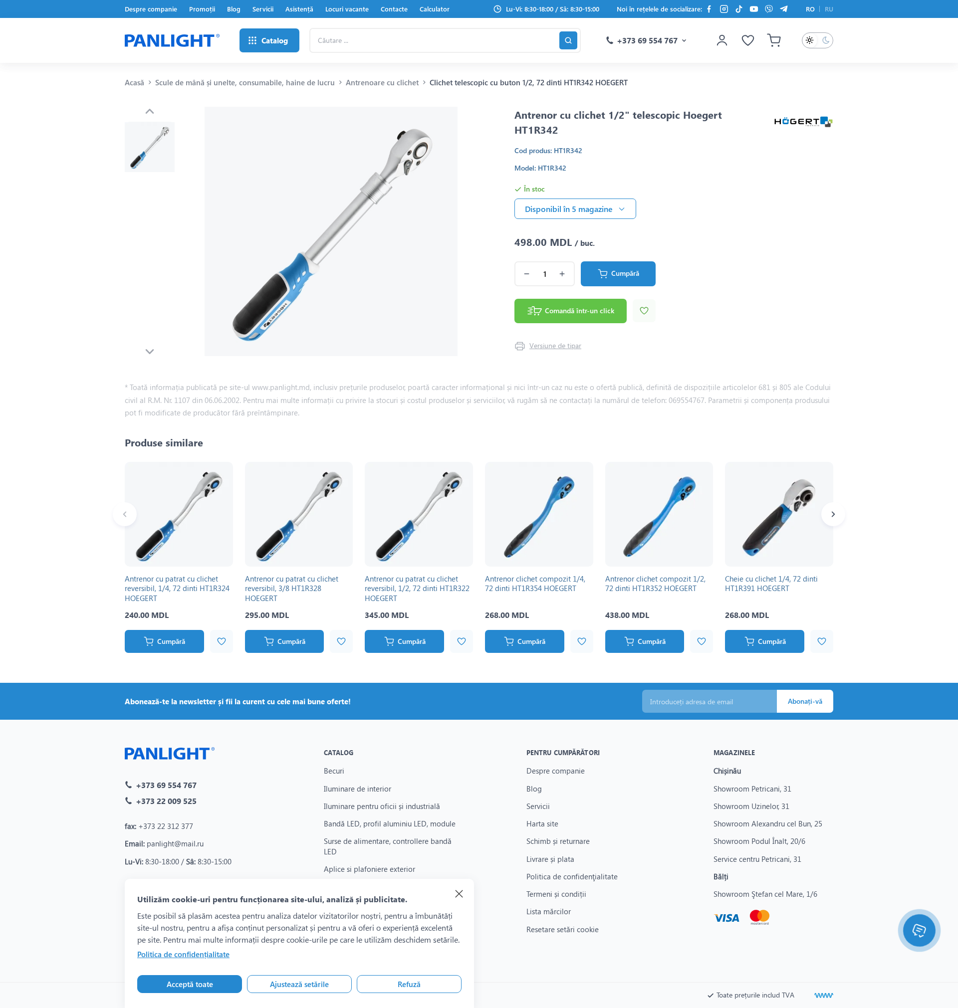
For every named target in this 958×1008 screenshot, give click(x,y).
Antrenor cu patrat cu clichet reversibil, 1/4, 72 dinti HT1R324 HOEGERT (177, 588)
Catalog (338, 752)
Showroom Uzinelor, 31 (751, 806)
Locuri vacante (347, 8)
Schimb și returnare (558, 841)
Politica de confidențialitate (183, 954)
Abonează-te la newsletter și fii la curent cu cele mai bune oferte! (238, 701)
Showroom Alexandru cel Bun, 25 (768, 823)
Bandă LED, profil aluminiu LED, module (390, 823)
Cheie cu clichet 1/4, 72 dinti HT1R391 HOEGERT (771, 584)
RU (829, 8)
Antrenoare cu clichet (382, 82)
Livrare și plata (550, 859)
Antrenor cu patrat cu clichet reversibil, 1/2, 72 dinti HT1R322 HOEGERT (417, 588)
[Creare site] (823, 995)
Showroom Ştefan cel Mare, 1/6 (765, 894)
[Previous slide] (150, 111)
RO (810, 8)
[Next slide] (150, 351)
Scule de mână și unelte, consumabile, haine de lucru (245, 82)
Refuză (409, 984)
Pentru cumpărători (563, 752)
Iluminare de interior (357, 789)
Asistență (299, 8)
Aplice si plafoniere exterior (369, 869)
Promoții (202, 8)
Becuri (334, 771)
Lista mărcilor (548, 911)
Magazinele (734, 752)
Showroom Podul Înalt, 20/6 (759, 841)
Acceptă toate (190, 984)
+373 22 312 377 (165, 826)
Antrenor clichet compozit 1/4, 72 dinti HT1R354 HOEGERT (535, 584)
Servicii (262, 8)
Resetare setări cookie (562, 929)
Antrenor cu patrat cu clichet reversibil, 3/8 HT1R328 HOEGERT (291, 588)
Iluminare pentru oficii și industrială (382, 806)
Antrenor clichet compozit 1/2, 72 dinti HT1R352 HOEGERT (655, 584)
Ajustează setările (299, 984)
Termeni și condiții (556, 894)
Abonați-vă (805, 701)
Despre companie (151, 8)
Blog (233, 8)
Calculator (435, 8)
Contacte (394, 8)
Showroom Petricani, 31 (752, 789)
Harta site (542, 823)
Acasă (134, 82)
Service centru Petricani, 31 (757, 859)
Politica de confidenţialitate (572, 876)
